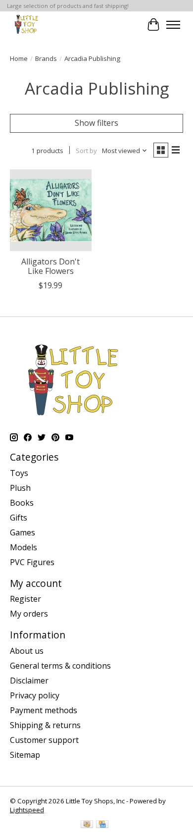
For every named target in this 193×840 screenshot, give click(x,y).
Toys (19, 473)
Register (25, 598)
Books (22, 502)
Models (23, 547)
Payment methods (43, 710)
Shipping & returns (45, 725)
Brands (46, 58)
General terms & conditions (60, 665)
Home (19, 58)
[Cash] (87, 825)
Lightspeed (27, 809)
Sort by (86, 150)
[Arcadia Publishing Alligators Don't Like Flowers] (51, 210)
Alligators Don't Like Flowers (50, 266)
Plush (20, 487)
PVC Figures (32, 562)
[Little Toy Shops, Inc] (26, 24)
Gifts (18, 517)
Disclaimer (29, 680)
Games (22, 532)
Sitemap (25, 754)
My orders (29, 613)
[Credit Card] (102, 825)
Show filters (96, 122)
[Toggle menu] (173, 25)
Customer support (44, 740)
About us (27, 650)
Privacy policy (34, 695)
